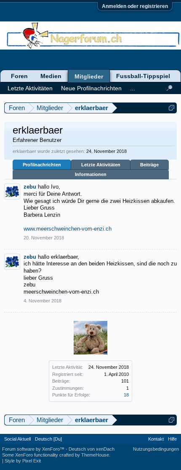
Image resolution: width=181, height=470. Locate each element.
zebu (30, 187)
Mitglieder (89, 76)
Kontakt (156, 438)
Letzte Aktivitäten (100, 164)
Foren (19, 76)
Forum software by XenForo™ (34, 449)
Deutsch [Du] (48, 438)
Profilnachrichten (42, 164)
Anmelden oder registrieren (135, 6)
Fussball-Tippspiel (143, 76)
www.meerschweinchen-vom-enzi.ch (68, 229)
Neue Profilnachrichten (91, 88)
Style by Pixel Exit (23, 460)
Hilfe (172, 438)
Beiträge (149, 164)
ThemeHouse (95, 454)
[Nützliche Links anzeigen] (171, 107)
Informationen (90, 174)
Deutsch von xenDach (91, 449)
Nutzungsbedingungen (156, 449)
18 (126, 394)
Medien (50, 76)
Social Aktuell (17, 438)
